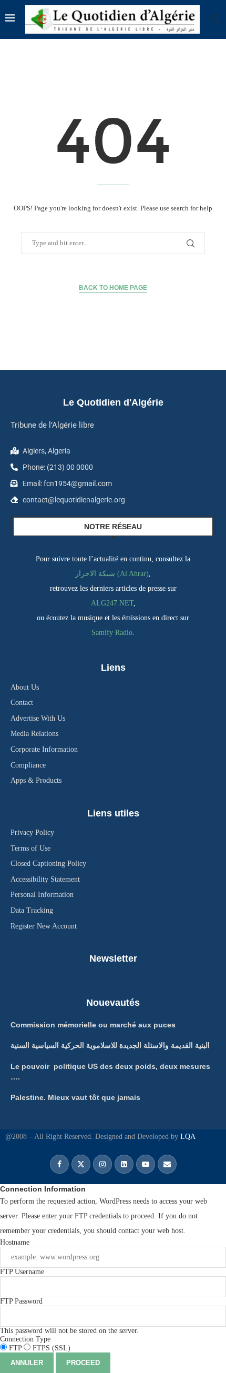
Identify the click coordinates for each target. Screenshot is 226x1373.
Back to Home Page (113, 287)
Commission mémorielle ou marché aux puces (93, 1025)
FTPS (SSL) (50, 1348)
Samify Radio (111, 633)
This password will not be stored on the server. (69, 1316)
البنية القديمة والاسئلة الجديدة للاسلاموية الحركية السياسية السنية (110, 1045)
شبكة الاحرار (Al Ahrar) (112, 574)
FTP (15, 1348)
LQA (187, 1136)
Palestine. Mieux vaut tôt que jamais (75, 1097)
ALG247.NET (112, 603)
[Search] (215, 19)
